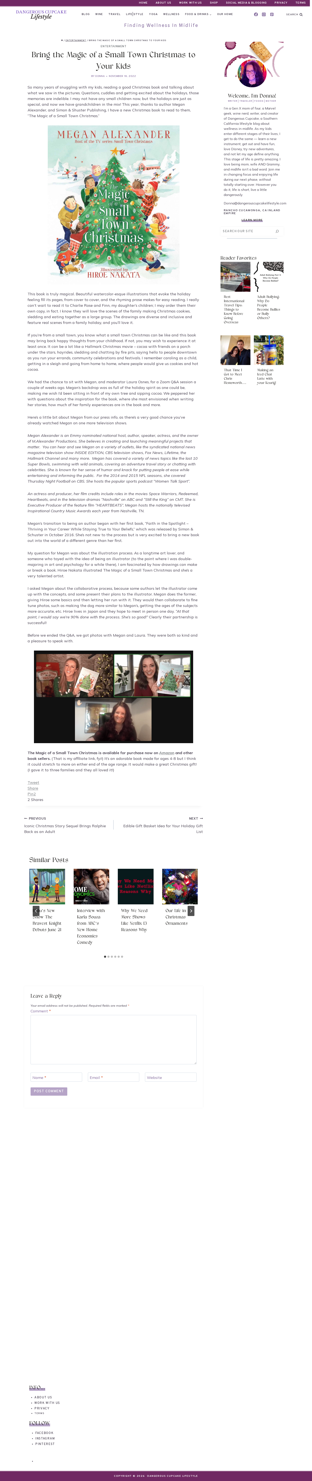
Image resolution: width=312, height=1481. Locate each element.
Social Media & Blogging (246, 3)
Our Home (225, 14)
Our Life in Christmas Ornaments (177, 917)
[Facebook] (256, 14)
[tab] (105, 957)
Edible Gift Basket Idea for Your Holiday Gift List (163, 825)
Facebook (44, 1433)
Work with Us (47, 1403)
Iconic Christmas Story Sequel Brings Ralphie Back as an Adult (65, 825)
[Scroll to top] (301, 1470)
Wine (99, 14)
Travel (114, 14)
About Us (163, 3)
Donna (100, 76)
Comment (41, 1011)
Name (39, 1077)
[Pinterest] (272, 14)
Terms (300, 3)
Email (96, 1077)
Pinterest (45, 1444)
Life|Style (134, 14)
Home (143, 3)
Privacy (281, 3)
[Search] (277, 231)
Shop (214, 3)
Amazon (166, 752)
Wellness (171, 14)
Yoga (153, 14)
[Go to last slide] (36, 911)
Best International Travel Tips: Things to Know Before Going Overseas (234, 309)
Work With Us (190, 3)
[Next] (191, 911)
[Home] (62, 40)
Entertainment (113, 46)
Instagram (45, 1439)
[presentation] (47, 887)
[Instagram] (264, 14)
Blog (86, 14)
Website (154, 1077)
